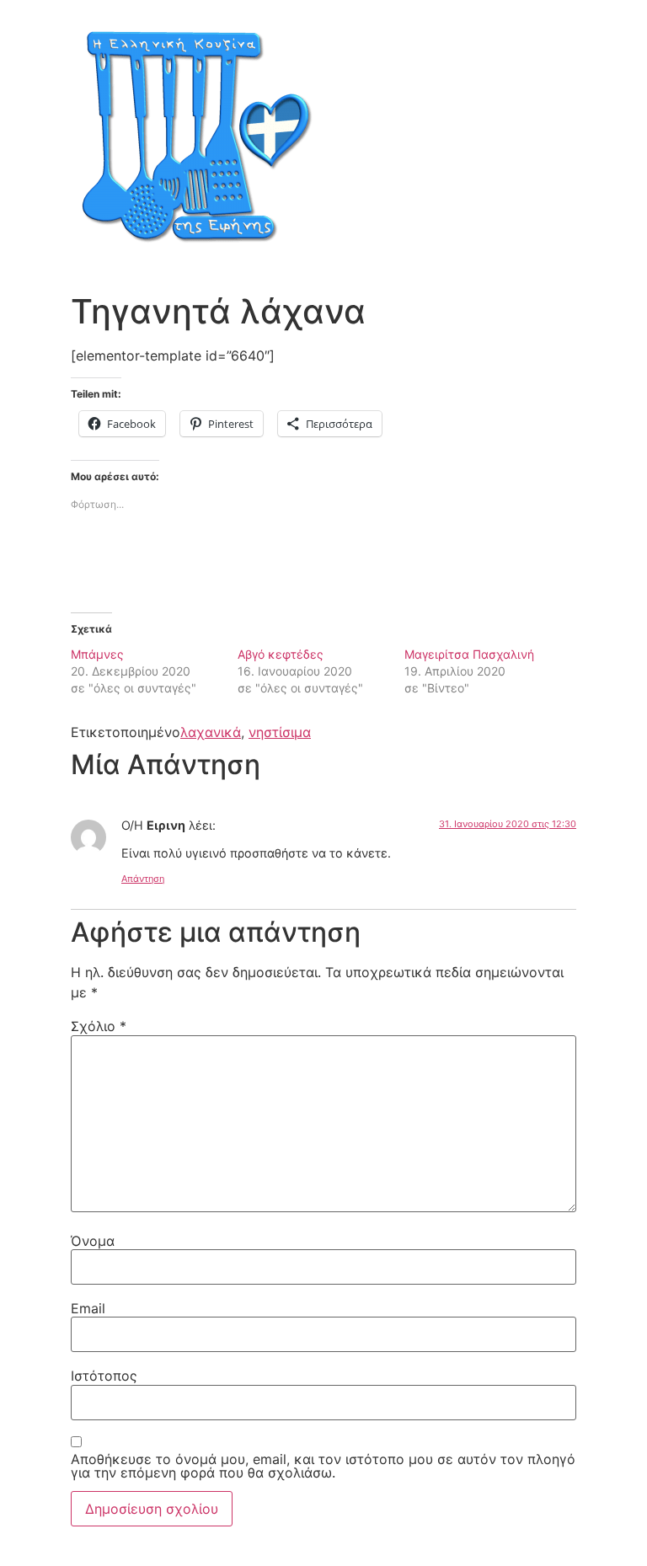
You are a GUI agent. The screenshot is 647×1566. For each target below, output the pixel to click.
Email (88, 1308)
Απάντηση (142, 879)
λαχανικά (210, 732)
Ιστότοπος (104, 1375)
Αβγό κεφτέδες (281, 654)
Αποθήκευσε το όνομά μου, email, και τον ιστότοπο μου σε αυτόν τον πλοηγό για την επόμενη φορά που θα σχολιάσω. (323, 1465)
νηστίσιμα (280, 732)
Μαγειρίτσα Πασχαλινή (469, 654)
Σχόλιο (98, 1026)
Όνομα (93, 1241)
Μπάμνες (97, 654)
